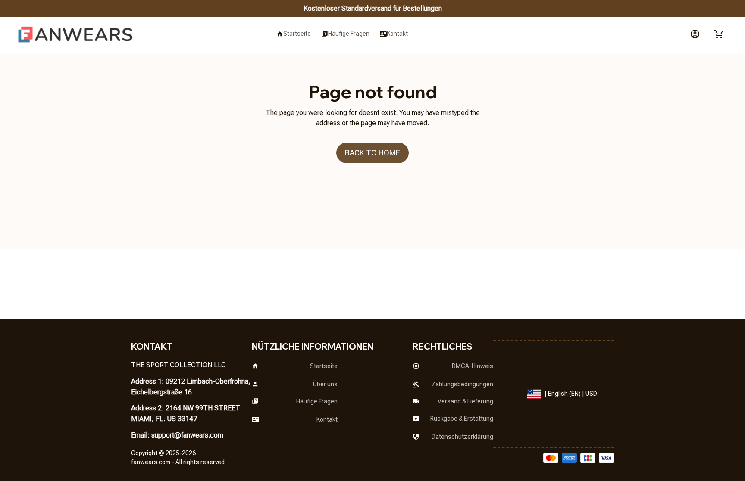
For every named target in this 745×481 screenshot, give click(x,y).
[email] (187, 435)
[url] (150, 462)
